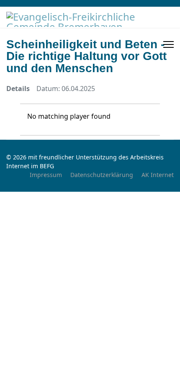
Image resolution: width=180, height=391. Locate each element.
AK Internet (157, 175)
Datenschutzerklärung (101, 175)
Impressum (46, 175)
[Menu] (168, 44)
